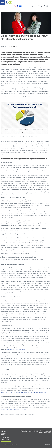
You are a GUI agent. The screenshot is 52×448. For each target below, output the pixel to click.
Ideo (50, 444)
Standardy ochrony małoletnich (45, 432)
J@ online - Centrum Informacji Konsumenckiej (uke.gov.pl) (13, 409)
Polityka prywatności (47, 430)
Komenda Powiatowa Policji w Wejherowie (16, 349)
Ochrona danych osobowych (36, 430)
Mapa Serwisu (24, 431)
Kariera (30, 431)
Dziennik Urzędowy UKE (24, 430)
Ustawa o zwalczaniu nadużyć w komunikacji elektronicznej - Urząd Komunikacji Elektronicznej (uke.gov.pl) (23, 392)
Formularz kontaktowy (6, 441)
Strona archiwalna (47, 431)
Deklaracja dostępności (38, 431)
